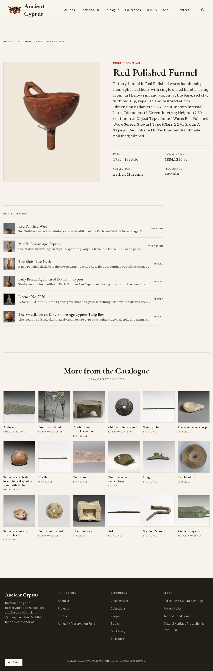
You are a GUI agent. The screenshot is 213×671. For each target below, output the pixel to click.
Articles (69, 10)
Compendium (90, 10)
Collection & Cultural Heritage (183, 601)
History (152, 10)
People (115, 616)
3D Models (118, 639)
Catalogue (112, 10)
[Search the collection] (203, 10)
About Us (64, 601)
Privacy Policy (172, 608)
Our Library (118, 631)
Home (7, 41)
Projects (63, 608)
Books (115, 623)
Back (16, 662)
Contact (183, 10)
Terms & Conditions (176, 616)
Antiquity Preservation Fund (76, 623)
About (167, 10)
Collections (133, 10)
